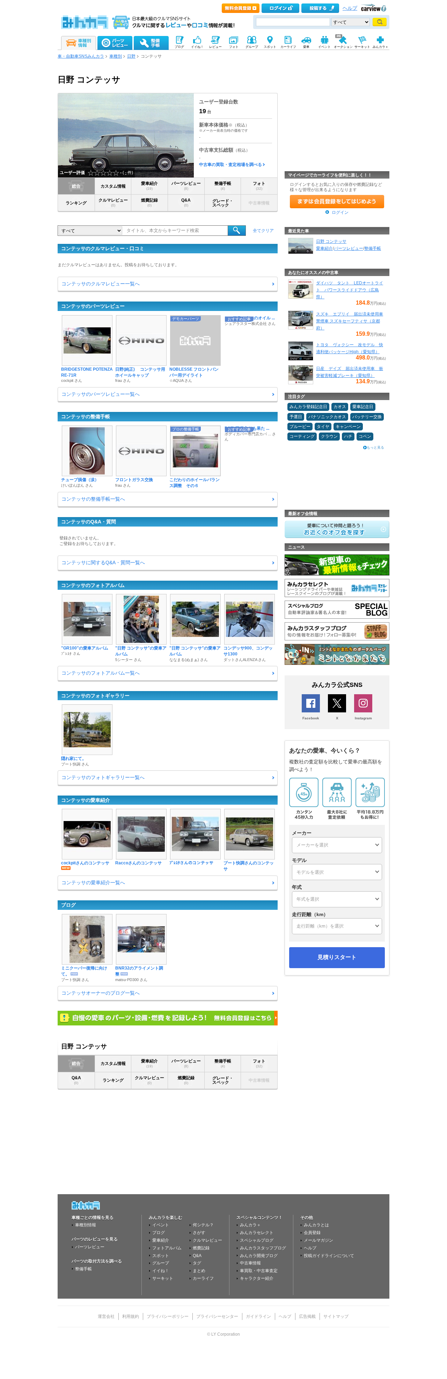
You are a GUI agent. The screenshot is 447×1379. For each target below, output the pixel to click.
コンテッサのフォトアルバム (93, 585)
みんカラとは (316, 1224)
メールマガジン (318, 1240)
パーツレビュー (186, 185)
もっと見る (375, 447)
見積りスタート (337, 957)
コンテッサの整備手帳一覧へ (93, 499)
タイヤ (323, 426)
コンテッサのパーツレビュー (93, 306)
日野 (131, 56)
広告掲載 (307, 1316)
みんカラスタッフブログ (263, 1248)
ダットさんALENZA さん (245, 660)
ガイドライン (258, 1316)
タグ (197, 1263)
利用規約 (130, 1316)
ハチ (348, 436)
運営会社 (106, 1316)
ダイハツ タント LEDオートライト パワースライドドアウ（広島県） (349, 290)
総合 (76, 186)
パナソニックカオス (327, 416)
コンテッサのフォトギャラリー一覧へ (103, 777)
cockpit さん (71, 380)
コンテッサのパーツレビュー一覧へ (100, 394)
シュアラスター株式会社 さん (250, 323)
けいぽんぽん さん (77, 485)
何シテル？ (203, 1224)
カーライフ (203, 1278)
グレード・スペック (222, 203)
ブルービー (300, 426)
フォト (259, 185)
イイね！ (160, 1270)
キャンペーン (348, 426)
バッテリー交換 (367, 416)
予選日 (296, 416)
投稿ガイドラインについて (329, 1255)
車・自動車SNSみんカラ (81, 56)
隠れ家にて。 (73, 758)
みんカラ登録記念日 (308, 406)
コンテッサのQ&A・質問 (88, 521)
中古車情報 (250, 1263)
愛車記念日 (362, 406)
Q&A (186, 202)
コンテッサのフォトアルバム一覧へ (100, 673)
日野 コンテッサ (331, 241)
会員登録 (312, 1232)
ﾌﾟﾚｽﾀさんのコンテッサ (191, 863)
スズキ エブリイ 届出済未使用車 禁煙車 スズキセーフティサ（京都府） (349, 321)
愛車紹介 (149, 185)
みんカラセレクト (256, 1232)
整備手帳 (222, 185)
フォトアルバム (167, 1248)
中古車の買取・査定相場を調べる (230, 164)
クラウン (329, 436)
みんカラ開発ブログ (259, 1255)
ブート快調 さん (75, 764)
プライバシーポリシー (168, 1316)
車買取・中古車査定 (259, 1270)
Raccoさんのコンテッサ (138, 863)
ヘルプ (350, 8)
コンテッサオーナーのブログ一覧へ (100, 993)
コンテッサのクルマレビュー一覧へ (100, 283)
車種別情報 (85, 1224)
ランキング (76, 203)
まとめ (199, 1270)
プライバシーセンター (217, 1316)
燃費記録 (149, 202)
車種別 (115, 56)
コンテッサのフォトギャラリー (95, 695)
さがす (199, 1232)
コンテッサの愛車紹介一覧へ (93, 882)
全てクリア (263, 230)
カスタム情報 (113, 186)
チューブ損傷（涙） (80, 479)
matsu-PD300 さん (131, 980)
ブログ (68, 905)
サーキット (162, 1278)
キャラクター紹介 (256, 1278)
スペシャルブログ (256, 1240)
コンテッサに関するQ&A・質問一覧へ (103, 562)
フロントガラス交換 (134, 479)
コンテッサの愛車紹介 (85, 800)
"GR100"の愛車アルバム (84, 648)
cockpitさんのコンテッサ (85, 863)
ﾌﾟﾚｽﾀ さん (70, 654)
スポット (160, 1255)
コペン (365, 436)
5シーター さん (128, 660)
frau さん (123, 380)
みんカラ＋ (250, 1224)
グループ (160, 1263)
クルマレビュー (113, 202)
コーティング (302, 436)
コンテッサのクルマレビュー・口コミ (102, 248)
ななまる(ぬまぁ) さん (188, 660)
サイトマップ (336, 1316)
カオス (340, 406)
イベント (160, 1224)
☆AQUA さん (180, 380)
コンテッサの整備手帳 (85, 416)
